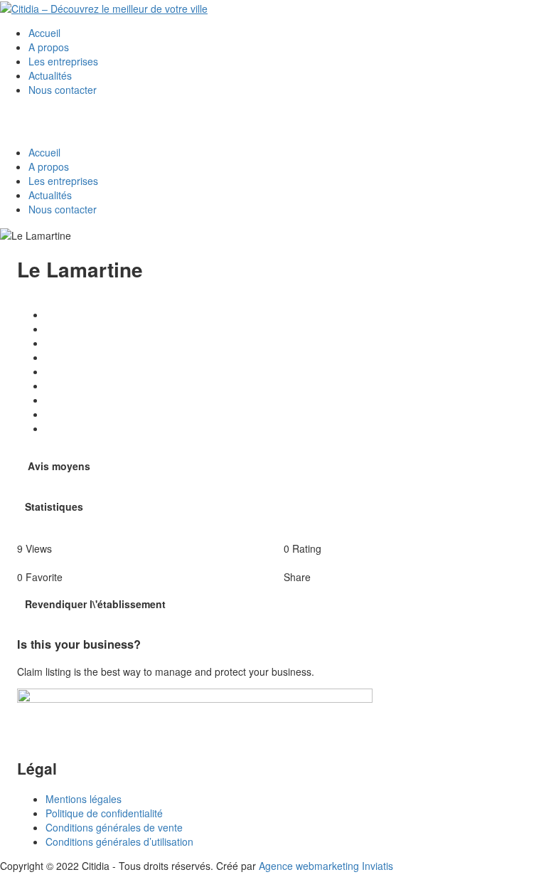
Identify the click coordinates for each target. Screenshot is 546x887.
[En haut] (4, 880)
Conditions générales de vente (114, 827)
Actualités (50, 75)
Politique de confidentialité (104, 813)
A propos (48, 47)
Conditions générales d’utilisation (119, 841)
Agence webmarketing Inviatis (326, 866)
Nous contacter (62, 90)
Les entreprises (63, 61)
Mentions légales (84, 799)
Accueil (44, 33)
